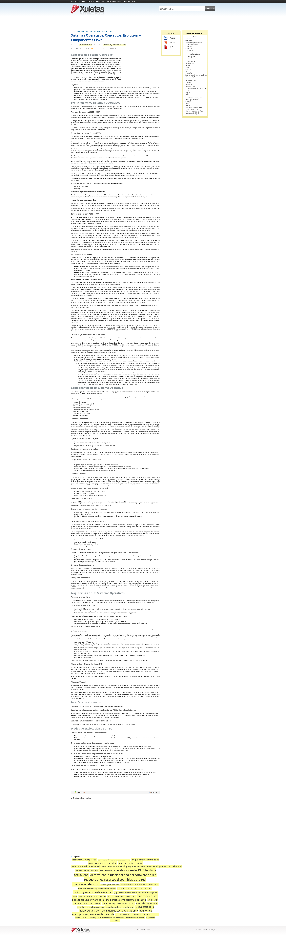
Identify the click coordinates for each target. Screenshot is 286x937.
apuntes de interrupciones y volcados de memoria (112, 912)
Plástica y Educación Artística (194, 111)
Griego (187, 96)
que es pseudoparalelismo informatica (118, 903)
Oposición (188, 48)
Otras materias (190, 56)
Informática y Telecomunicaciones (99, 31)
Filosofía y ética (190, 62)
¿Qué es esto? (81, 1)
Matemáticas (189, 64)
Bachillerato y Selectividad (193, 43)
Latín (186, 94)
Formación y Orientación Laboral (195, 88)
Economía (188, 79)
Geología (188, 102)
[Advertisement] (143, 22)
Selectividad (100, 1)
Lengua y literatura (191, 58)
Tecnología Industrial (191, 100)
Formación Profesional (192, 44)
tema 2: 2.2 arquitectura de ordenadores (92, 896)
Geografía (188, 73)
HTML (172, 42)
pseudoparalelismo (86, 884)
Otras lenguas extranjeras (193, 98)
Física (187, 67)
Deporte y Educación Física (193, 107)
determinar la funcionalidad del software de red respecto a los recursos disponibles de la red (120, 877)
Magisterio (188, 84)
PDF (172, 47)
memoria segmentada (146, 903)
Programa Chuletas (130, 1)
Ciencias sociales (190, 81)
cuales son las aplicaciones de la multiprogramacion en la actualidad (112, 890)
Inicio (72, 1)
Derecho (188, 83)
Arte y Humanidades (191, 115)
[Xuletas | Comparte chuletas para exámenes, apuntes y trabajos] (87, 14)
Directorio (90, 1)
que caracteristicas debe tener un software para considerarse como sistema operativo (115, 897)
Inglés (187, 71)
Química (188, 69)
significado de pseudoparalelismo (121, 896)
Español (187, 92)
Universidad (189, 46)
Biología (187, 65)
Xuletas (198, 930)
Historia (187, 60)
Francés (187, 90)
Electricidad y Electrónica (193, 77)
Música (187, 103)
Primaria (188, 39)
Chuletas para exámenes (113, 1)
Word (172, 38)
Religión (187, 105)
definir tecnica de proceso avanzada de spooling (114, 860)
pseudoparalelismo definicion (120, 906)
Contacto (205, 930)
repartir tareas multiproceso (84, 860)
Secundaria (188, 41)
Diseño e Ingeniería (191, 109)
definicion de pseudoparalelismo (120, 910)
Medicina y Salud (190, 86)
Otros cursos (189, 50)
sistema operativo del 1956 (110, 885)
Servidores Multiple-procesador (90, 907)
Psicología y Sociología (192, 113)
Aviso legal (212, 930)
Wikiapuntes (142, 930)
